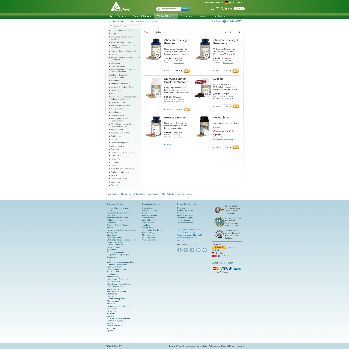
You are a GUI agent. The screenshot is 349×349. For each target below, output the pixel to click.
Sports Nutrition (117, 130)
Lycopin (218, 78)
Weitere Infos (231, 230)
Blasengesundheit (118, 146)
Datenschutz (202, 346)
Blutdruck (114, 54)
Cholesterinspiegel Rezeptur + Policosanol (225, 42)
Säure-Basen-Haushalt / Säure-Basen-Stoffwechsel (123, 125)
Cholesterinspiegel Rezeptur (176, 42)
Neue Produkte (148, 223)
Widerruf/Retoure (148, 220)
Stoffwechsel (116, 136)
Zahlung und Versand (150, 210)
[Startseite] (110, 16)
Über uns (180, 213)
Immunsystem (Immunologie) (122, 30)
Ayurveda (114, 185)
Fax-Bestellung (148, 232)
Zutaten (159, 32)
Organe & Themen (118, 26)
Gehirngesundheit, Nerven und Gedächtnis (123, 47)
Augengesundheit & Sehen (121, 42)
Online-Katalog (139, 194)
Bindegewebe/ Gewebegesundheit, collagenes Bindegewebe (124, 98)
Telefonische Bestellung (151, 230)
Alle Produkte (113, 194)
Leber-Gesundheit (118, 102)
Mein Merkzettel (168, 194)
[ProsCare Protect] (153, 127)
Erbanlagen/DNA (117, 115)
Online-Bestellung (149, 240)
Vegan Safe (115, 182)
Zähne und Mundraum (119, 84)
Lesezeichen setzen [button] (184, 194)
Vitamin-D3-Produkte (119, 179)
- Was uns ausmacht (185, 223)
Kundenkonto (147, 208)
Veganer (114, 175)
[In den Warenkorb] (187, 71)
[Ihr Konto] (212, 8)
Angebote (146, 225)
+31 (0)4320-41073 (233, 21)
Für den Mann (116, 159)
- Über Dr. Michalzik (185, 215)
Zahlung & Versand (176, 346)
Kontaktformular (154, 194)
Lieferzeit (145, 213)
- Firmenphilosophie (185, 218)
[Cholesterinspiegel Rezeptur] (153, 49)
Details (166, 71)
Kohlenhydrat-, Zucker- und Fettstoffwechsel (121, 120)
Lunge (113, 34)
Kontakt (240, 346)
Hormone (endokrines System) (123, 152)
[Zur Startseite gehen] (120, 6)
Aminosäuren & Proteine (120, 133)
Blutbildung (115, 63)
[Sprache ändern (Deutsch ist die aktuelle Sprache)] (228, 2)
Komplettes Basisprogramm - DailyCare (122, 38)
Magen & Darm (117, 109)
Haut (113, 94)
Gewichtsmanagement (120, 143)
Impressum (190, 346)
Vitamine (114, 166)
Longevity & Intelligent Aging (122, 87)
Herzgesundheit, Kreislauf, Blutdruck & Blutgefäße (125, 59)
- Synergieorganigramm (186, 220)
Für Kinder (115, 162)
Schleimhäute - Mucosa (120, 106)
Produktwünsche (148, 237)
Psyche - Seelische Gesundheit (123, 51)
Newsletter (181, 208)
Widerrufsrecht (148, 218)
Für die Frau (116, 156)
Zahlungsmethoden (149, 215)
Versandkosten (179, 63)
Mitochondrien (116, 112)
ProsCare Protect (175, 117)
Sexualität (115, 149)
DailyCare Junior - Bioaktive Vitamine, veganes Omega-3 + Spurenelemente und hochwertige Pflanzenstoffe (177, 80)
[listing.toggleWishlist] (157, 55)
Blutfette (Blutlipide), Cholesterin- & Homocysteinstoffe (125, 71)
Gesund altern (116, 90)
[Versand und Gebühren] (224, 10)
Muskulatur (115, 80)
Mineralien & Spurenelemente (122, 169)
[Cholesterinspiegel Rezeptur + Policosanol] (202, 49)
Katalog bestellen (149, 228)
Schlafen (114, 139)
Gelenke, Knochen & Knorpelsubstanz (119, 76)
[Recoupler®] (202, 127)
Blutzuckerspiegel (118, 66)
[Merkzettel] (217, 9)
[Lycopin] (202, 88)
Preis (146, 32)
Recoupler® (221, 117)
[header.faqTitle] (230, 10)
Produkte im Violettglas (120, 172)
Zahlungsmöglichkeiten (222, 263)
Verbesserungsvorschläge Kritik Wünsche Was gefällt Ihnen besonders (189, 237)
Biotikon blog (126, 194)
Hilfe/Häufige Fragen (185, 210)
